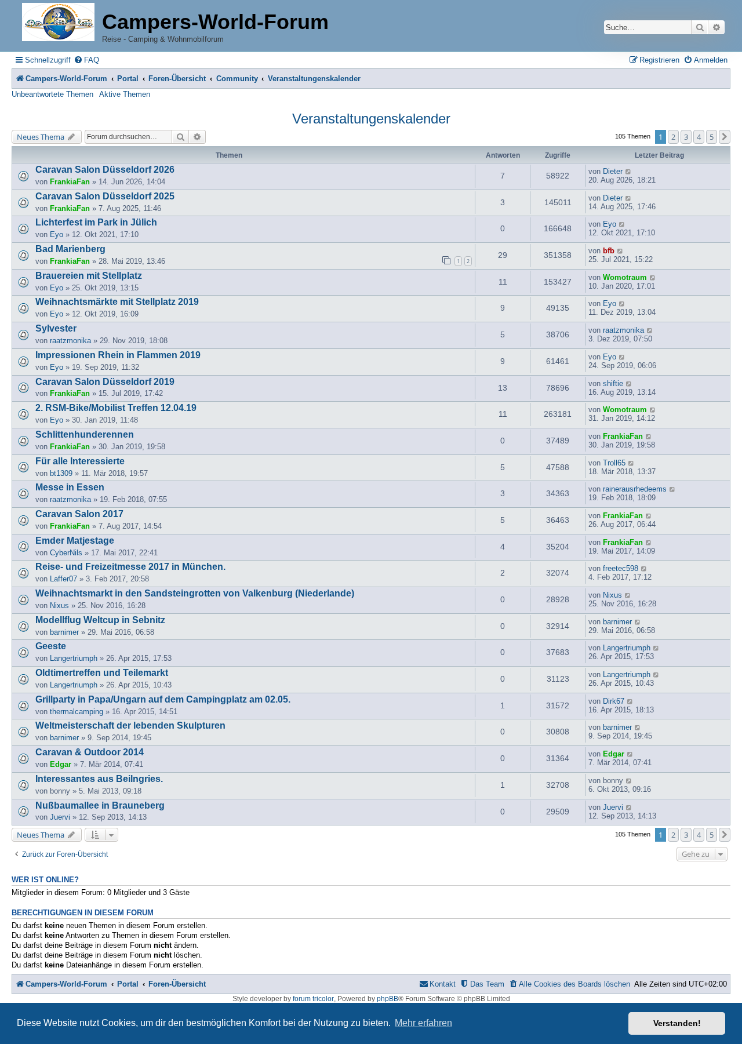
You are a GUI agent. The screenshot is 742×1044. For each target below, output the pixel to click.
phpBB (387, 999)
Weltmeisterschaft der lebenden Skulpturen (130, 725)
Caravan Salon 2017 (79, 514)
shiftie (613, 383)
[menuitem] (86, 60)
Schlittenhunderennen (84, 434)
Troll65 (614, 463)
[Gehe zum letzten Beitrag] (628, 171)
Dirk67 (613, 701)
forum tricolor (313, 999)
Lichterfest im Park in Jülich (96, 222)
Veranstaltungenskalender (371, 118)
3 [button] (686, 137)
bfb (608, 250)
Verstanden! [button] (677, 1023)
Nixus (59, 605)
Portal (128, 78)
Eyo (56, 234)
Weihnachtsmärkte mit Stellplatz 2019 (117, 302)
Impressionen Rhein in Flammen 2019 (118, 355)
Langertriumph (73, 658)
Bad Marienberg (70, 249)
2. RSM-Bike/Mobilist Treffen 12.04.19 (116, 408)
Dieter (613, 171)
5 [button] (712, 137)
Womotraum (625, 277)
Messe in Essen (69, 487)
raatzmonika (70, 340)
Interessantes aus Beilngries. (99, 779)
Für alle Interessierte (80, 461)
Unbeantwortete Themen (52, 94)
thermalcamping (76, 711)
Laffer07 (63, 578)
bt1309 (61, 473)
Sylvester (56, 328)
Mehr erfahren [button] (423, 1023)
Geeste (50, 646)
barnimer (64, 632)
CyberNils (66, 552)
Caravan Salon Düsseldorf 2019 (104, 382)
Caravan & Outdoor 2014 (89, 752)
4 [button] (699, 137)
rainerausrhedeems (635, 489)
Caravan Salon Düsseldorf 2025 (104, 196)
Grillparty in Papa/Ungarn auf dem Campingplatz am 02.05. (162, 699)
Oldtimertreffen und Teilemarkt (101, 673)
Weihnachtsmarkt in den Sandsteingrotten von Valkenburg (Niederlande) (194, 593)
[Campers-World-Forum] (58, 23)
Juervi (60, 817)
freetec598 (620, 568)
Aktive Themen (124, 94)
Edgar (60, 764)
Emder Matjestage (74, 540)
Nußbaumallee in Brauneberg (100, 805)
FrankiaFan (70, 181)
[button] (724, 137)
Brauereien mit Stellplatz (88, 276)
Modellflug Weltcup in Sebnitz (100, 620)
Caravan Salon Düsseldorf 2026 (104, 169)
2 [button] (673, 137)
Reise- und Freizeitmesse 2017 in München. (130, 567)
